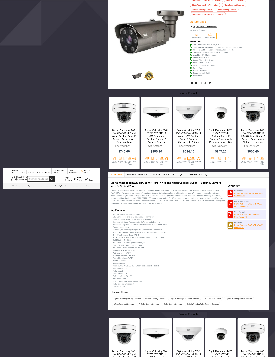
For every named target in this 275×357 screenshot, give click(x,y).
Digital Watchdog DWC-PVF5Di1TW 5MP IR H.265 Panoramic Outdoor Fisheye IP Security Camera (156, 135)
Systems (31, 186)
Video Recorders (18, 186)
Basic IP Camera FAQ (198, 175)
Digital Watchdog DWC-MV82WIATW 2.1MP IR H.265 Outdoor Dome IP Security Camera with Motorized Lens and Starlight (253, 137)
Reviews (31, 172)
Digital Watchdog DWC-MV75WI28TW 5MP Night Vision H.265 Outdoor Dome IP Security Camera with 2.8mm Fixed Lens (188, 137)
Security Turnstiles (61, 186)
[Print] (201, 83)
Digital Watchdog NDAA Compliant (205, 5)
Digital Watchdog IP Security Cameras (184, 299)
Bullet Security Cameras (227, 10)
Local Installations (73, 171)
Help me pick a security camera (205, 27)
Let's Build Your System (58, 171)
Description (116, 175)
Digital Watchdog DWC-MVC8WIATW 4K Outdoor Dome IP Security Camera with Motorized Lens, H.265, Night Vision (221, 137)
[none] (137, 75)
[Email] (196, 83)
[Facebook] (192, 83)
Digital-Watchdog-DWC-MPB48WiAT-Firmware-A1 (248, 226)
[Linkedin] (210, 83)
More (87, 186)
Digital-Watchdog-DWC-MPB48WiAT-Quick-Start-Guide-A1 (248, 205)
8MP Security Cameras (212, 299)
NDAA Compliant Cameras (234, 5)
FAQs (23, 172)
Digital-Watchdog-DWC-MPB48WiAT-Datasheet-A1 (248, 194)
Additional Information (163, 175)
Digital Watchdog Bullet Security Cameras (207, 14)
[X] (205, 83)
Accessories (77, 186)
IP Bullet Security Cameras (202, 10)
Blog (38, 172)
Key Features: (195, 41)
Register (68, 180)
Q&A (181, 175)
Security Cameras (44, 186)
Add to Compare (199, 30)
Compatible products (137, 175)
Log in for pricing (198, 22)
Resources (46, 172)
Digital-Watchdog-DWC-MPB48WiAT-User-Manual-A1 (248, 216)
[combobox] (41, 179)
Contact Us (15, 171)
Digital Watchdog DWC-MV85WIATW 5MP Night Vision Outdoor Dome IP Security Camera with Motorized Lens (124, 135)
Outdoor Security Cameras (155, 299)
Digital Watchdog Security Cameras (127, 299)
